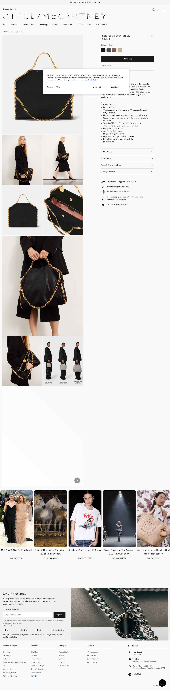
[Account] (159, 9)
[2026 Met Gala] (16, 518)
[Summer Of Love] (153, 518)
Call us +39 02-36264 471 (142, 666)
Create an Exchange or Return (14, 662)
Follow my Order (9, 673)
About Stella (64, 652)
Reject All (114, 87)
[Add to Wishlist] (152, 36)
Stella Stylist (137, 674)
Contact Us (7, 669)
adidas (25, 630)
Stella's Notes (106, 152)
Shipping (6, 652)
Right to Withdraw (10, 676)
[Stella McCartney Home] (54, 16)
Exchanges (7, 655)
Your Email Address (11, 609)
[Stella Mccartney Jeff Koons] (85, 518)
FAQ (4, 666)
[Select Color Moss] (114, 50)
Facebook (94, 652)
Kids (40, 630)
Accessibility (36, 673)
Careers (34, 655)
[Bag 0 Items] (164, 9)
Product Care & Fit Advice (111, 165)
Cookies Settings (37, 666)
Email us (136, 659)
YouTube (93, 662)
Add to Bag (127, 59)
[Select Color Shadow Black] (108, 50)
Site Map (34, 652)
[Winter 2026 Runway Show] (50, 518)
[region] (86, 81)
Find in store (106, 66)
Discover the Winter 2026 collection (85, 2)
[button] (22, 160)
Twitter (93, 655)
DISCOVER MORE (16, 558)
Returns (6, 659)
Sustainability (106, 158)
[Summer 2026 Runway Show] (119, 518)
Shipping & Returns (108, 172)
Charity (62, 662)
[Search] (153, 9)
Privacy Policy (11, 637)
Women (9, 630)
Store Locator (138, 652)
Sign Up (59, 615)
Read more (7, 625)
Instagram (94, 659)
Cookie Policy (36, 662)
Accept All (97, 87)
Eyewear (62, 659)
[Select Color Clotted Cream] (119, 50)
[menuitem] (14, 24)
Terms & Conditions (38, 669)
